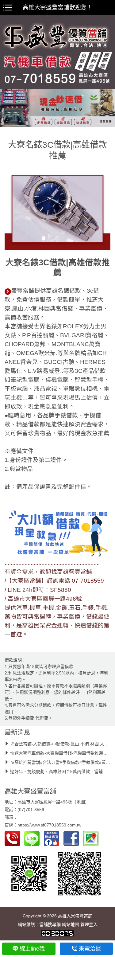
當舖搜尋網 (50, 924)
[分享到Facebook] (72, 837)
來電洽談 (90, 949)
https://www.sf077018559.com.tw (49, 824)
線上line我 (32, 949)
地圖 (80, 801)
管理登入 (89, 924)
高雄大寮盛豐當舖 (30, 791)
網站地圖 (70, 924)
